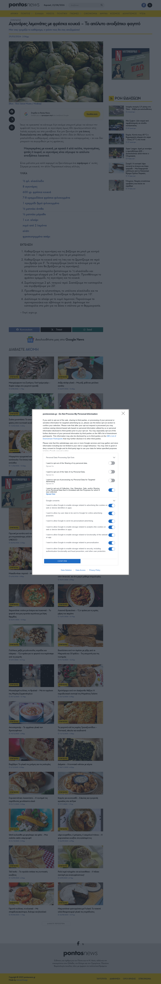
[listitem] (80, 457)
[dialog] (80, 492)
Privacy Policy (94, 570)
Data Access (80, 570)
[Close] (124, 414)
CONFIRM (62, 561)
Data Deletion (66, 570)
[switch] (111, 463)
